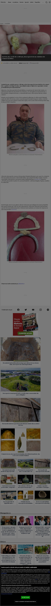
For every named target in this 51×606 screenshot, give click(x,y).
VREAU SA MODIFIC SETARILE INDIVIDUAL (25, 601)
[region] (25, 585)
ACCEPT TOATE (25, 597)
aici (36, 579)
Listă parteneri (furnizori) (6, 593)
